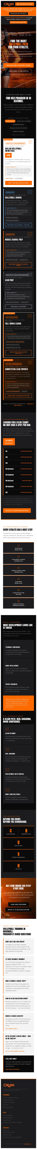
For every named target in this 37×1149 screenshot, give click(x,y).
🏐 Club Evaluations (24, 4)
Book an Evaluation (18, 22)
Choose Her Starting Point (18, 65)
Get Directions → (12, 1028)
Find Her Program (18, 904)
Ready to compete (18, 131)
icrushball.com (27, 1143)
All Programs (10, 121)
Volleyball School (8, 1100)
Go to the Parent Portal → (16, 1051)
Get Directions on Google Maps (12, 1137)
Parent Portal (7, 1120)
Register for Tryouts (19, 13)
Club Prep (6, 1105)
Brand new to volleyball (24, 121)
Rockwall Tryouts (8, 1117)
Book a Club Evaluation (17, 510)
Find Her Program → (13, 1069)
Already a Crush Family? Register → (13, 1122)
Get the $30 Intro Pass (18, 183)
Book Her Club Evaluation (18, 395)
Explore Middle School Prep (18, 265)
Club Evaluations (7, 1115)
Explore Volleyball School (18, 225)
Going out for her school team (18, 128)
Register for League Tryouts (18, 352)
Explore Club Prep (18, 306)
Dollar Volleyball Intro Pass (10, 1097)
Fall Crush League (8, 1107)
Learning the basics (18, 124)
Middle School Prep (9, 1102)
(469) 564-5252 (7, 1135)
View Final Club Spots (18, 71)
